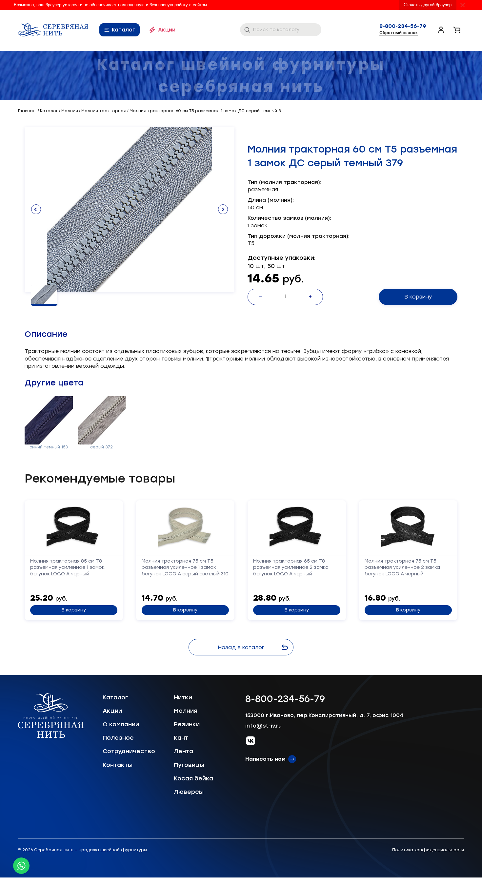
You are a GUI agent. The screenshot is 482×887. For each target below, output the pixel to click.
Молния (185, 710)
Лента (183, 751)
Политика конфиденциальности (428, 850)
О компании (121, 724)
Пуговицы (189, 765)
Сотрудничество (129, 751)
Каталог (123, 30)
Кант (181, 737)
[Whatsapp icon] (21, 865)
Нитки (183, 697)
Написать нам (265, 759)
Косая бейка (193, 778)
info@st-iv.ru (263, 726)
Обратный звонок (398, 33)
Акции (166, 30)
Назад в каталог (241, 647)
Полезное (118, 737)
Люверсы (189, 791)
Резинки (187, 724)
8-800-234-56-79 (402, 26)
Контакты (117, 765)
